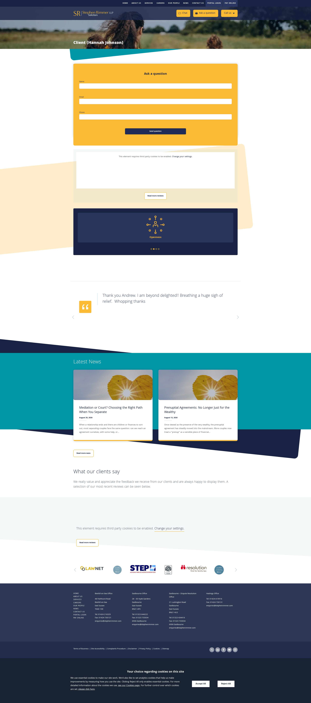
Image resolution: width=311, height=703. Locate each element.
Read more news (84, 453)
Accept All (201, 684)
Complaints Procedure (116, 648)
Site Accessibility (98, 648)
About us (136, 3)
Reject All (226, 684)
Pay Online (230, 3)
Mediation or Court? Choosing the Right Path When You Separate (111, 410)
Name (81, 81)
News (185, 3)
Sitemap (165, 648)
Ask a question (207, 13)
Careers (161, 3)
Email (81, 97)
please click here (86, 689)
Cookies (156, 648)
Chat (184, 13)
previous (75, 569)
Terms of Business (81, 648)
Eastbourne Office (139, 593)
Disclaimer (132, 648)
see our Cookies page (129, 686)
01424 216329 (104, 614)
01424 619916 (216, 599)
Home (125, 3)
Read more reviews (155, 196)
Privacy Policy (145, 648)
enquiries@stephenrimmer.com (108, 621)
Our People (174, 3)
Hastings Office (212, 593)
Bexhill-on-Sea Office (103, 593)
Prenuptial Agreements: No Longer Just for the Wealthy (196, 410)
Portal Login (214, 3)
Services (149, 3)
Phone (82, 112)
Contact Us (198, 3)
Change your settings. (182, 157)
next (235, 569)
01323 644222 (141, 614)
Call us (227, 13)
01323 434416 (178, 617)
